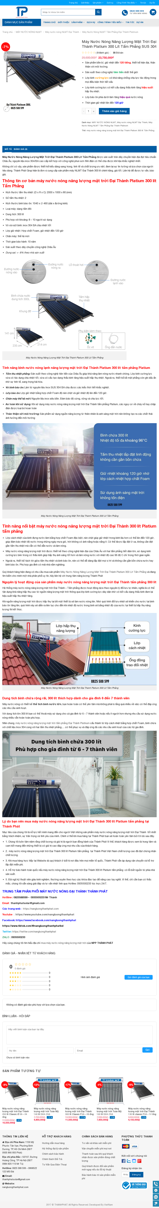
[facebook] (123, 1161)
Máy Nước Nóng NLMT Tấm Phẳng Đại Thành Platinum (110, 32)
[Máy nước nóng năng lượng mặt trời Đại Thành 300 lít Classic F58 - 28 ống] (79, 1091)
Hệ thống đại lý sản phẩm (55, 1148)
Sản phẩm (97, 2)
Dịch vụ (110, 2)
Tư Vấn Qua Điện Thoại (54, 1164)
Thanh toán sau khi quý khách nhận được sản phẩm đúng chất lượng (98, 1157)
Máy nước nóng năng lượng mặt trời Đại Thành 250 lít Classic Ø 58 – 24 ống (15, 1112)
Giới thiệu (85, 2)
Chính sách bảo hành (53, 1153)
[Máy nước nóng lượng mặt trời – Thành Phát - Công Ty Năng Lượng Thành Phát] (21, 12)
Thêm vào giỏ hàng (114, 111)
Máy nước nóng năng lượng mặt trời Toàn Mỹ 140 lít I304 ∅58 (46, 1111)
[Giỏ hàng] (153, 12)
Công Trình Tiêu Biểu (126, 2)
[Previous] (2, 1103)
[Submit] (98, 12)
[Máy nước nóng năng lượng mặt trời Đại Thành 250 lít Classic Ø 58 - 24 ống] (16, 1091)
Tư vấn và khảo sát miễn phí (96, 1143)
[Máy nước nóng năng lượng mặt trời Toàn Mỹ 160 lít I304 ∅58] (111, 1091)
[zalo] (129, 1161)
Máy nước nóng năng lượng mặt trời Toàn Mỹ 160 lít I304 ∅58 (109, 1111)
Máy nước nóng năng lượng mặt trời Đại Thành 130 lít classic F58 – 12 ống (142, 1111)
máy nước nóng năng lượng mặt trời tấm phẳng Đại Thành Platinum (53, 723)
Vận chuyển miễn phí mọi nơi (96, 1148)
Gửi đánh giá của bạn (139, 977)
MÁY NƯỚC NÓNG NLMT (29, 32)
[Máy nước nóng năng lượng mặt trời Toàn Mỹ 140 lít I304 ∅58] (48, 1091)
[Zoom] (6, 109)
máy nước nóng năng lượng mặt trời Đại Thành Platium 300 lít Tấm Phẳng (120, 130)
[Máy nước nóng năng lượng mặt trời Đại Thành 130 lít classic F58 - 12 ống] (142, 1091)
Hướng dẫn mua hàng (53, 1143)
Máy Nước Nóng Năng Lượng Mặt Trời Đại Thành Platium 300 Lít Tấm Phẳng (103, 571)
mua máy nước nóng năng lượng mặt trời (63, 943)
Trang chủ (73, 2)
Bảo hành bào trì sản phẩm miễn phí (99, 1177)
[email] (134, 1161)
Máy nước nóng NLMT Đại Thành (62, 32)
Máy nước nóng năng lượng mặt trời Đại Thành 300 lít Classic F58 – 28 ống (79, 1111)
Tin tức (143, 2)
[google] (139, 1161)
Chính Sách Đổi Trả (52, 1159)
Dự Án (152, 2)
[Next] (156, 1103)
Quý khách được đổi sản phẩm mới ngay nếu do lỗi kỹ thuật (98, 1168)
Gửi (147, 1049)
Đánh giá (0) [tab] (20, 149)
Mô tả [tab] (8, 149)
